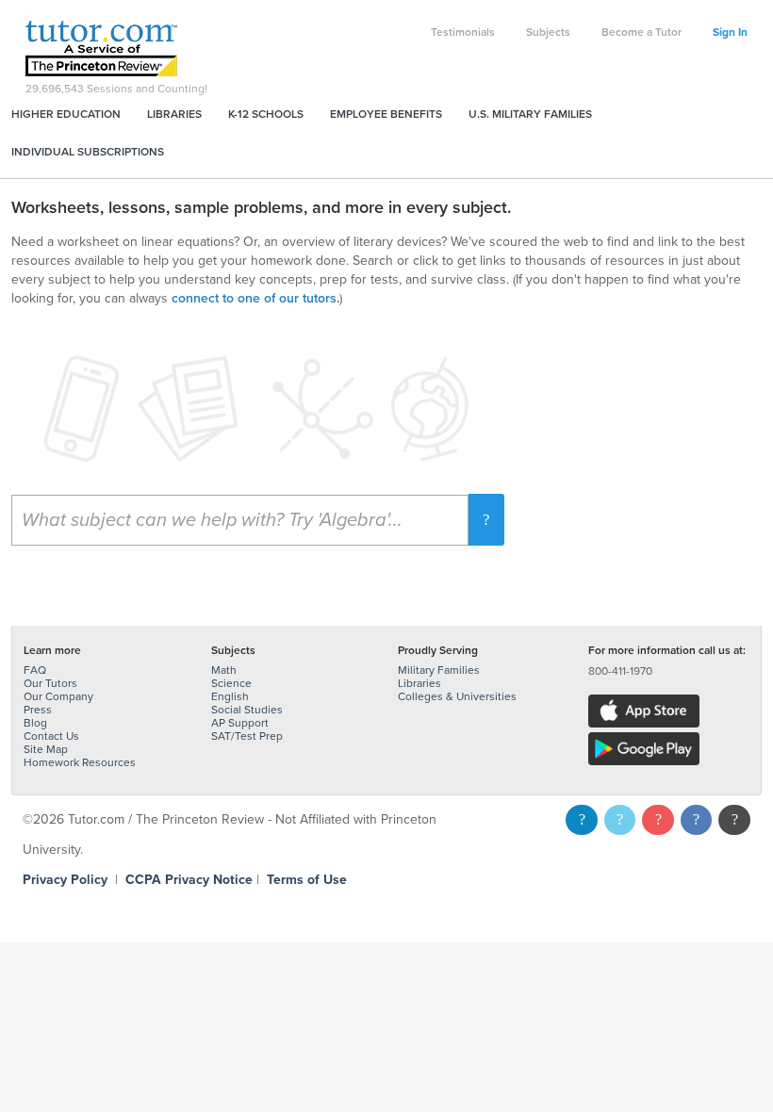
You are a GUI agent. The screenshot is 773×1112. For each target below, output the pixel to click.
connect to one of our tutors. (255, 298)
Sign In (730, 32)
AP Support (240, 722)
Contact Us (51, 736)
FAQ (35, 670)
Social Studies (247, 709)
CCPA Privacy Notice (189, 880)
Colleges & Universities (457, 696)
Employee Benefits (386, 114)
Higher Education (66, 114)
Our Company (58, 696)
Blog (35, 722)
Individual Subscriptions (87, 151)
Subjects (548, 32)
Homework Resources (80, 762)
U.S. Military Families (530, 114)
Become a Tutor (641, 32)
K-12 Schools (266, 114)
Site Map (46, 749)
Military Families (439, 670)
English (230, 696)
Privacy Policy (65, 880)
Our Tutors (50, 683)
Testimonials (463, 32)
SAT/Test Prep (247, 736)
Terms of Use (307, 880)
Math (224, 670)
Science (231, 683)
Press (38, 709)
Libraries (174, 114)
